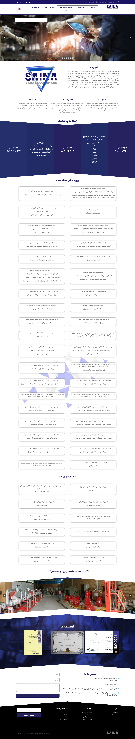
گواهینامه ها (35, 7)
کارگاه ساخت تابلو (49, 7)
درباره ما (93, 7)
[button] (71, 656)
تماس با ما (64, 11)
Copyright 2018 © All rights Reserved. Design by (33, 733)
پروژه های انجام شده (66, 7)
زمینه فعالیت (81, 7)
